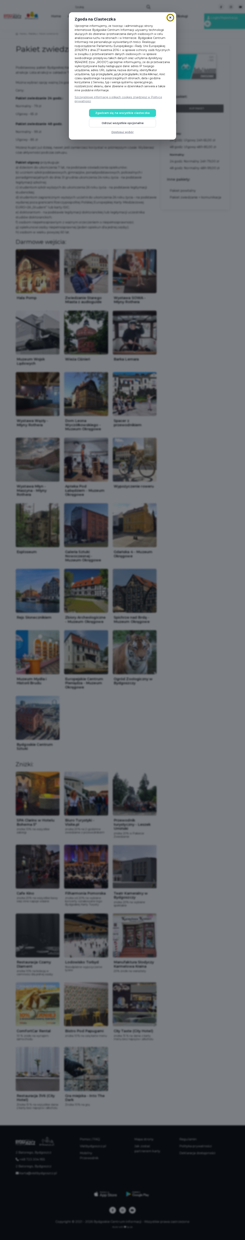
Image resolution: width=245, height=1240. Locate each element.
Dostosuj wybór (122, 132)
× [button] (170, 17)
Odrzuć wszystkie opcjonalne (123, 123)
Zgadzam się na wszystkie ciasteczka (122, 113)
